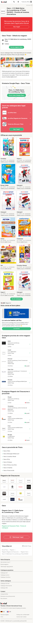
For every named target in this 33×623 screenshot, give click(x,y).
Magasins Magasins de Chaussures (10, 551)
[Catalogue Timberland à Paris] (12, 487)
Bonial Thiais (5, 549)
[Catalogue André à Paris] (4, 487)
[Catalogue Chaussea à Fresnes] (28, 487)
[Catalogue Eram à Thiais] (4, 480)
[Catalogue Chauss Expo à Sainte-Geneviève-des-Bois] (12, 499)
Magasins (12, 549)
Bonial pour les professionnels (8, 596)
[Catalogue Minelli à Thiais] (4, 499)
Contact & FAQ (4, 594)
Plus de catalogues (16, 299)
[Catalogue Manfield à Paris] (12, 480)
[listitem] (8, 150)
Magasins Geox (24, 551)
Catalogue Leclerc (5, 575)
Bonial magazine (4, 564)
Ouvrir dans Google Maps (16, 95)
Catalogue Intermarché (6, 585)
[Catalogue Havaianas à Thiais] (20, 487)
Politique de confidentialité (22, 614)
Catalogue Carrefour (5, 577)
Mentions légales (5, 614)
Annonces (28, 5)
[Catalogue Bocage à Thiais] (20, 493)
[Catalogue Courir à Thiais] (20, 499)
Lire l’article (16, 328)
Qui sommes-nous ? (5, 562)
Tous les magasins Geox (16, 47)
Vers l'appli (16, 26)
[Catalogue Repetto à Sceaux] (28, 493)
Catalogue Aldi (4, 588)
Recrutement (4, 598)
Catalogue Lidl (4, 573)
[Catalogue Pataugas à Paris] (4, 493)
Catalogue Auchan (5, 583)
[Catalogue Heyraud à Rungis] (20, 480)
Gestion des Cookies (21, 616)
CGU (2, 616)
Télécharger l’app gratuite (7, 566)
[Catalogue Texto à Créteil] (12, 493)
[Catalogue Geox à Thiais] (28, 480)
